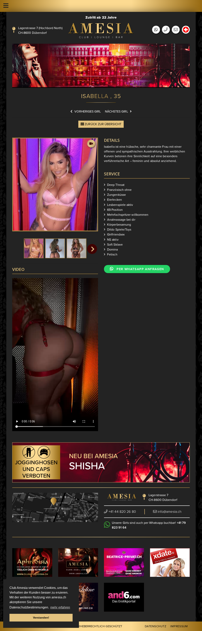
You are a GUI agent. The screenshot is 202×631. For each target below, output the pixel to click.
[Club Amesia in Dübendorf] (101, 31)
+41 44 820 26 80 (122, 511)
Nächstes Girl (116, 112)
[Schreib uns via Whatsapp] (156, 29)
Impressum (179, 626)
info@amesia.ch (169, 511)
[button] (92, 249)
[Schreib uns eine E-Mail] (176, 29)
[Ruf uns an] (166, 29)
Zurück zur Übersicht (102, 124)
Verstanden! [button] (41, 617)
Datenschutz (155, 626)
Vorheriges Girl (87, 112)
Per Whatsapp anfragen (140, 269)
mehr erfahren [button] (60, 607)
